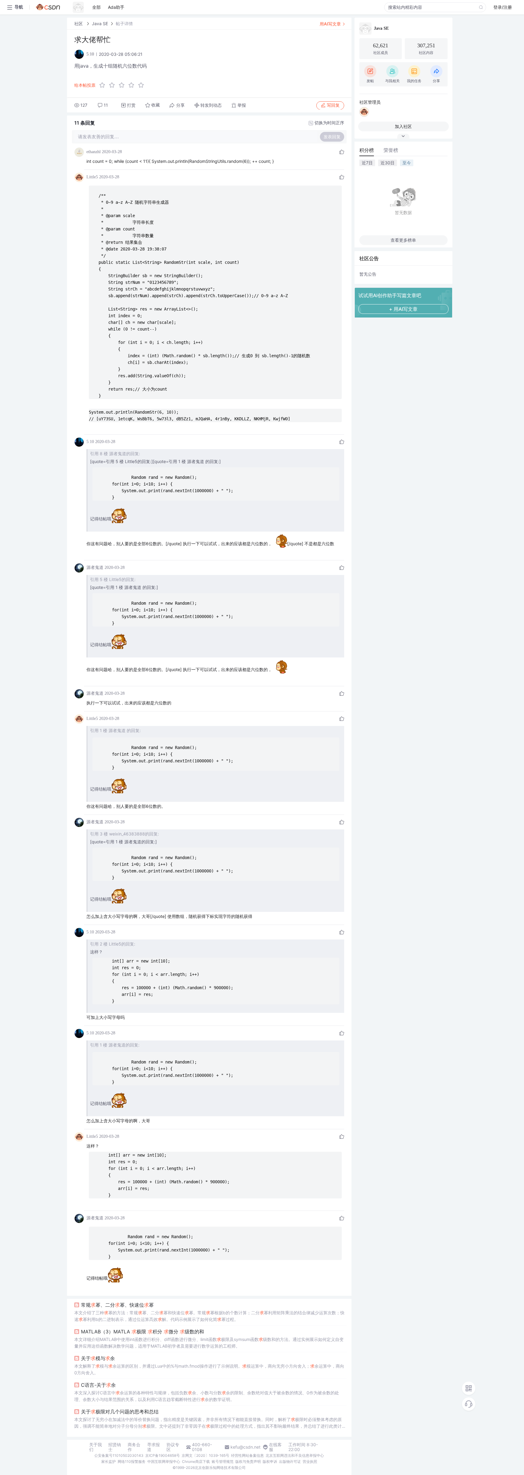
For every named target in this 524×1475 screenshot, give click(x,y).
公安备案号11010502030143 (118, 1455)
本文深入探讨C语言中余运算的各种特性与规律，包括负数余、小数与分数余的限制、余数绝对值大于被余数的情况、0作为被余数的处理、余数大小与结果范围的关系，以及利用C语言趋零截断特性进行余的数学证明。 (206, 1396)
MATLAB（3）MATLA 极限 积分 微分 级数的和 (142, 1332)
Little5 (92, 177)
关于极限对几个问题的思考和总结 (120, 1412)
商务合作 (134, 1447)
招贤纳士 (114, 1447)
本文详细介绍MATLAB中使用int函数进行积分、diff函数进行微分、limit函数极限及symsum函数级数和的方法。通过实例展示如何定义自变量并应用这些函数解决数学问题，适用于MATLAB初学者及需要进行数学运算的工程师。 (209, 1343)
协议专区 (172, 1447)
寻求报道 (153, 1447)
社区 (79, 23)
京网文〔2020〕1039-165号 (205, 1455)
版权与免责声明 (248, 1461)
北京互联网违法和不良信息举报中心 (295, 1455)
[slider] (123, 85)
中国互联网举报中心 (163, 1461)
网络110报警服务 (132, 1461)
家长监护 (108, 1461)
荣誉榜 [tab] (391, 150)
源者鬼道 (94, 567)
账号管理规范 (222, 1461)
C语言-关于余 (98, 1385)
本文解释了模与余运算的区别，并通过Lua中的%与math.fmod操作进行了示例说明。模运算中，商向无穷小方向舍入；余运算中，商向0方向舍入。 (209, 1369)
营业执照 (310, 1461)
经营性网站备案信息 (247, 1455)
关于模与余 (98, 1358)
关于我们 (95, 1447)
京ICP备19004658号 (162, 1455)
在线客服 (275, 1447)
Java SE (100, 23)
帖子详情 (124, 23)
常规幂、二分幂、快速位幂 (117, 1305)
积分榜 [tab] (366, 150)
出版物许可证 (290, 1461)
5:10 (90, 441)
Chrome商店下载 (196, 1461)
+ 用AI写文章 (403, 309)
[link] (79, 23)
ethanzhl (93, 152)
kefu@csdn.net (245, 1447)
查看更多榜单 (403, 240)
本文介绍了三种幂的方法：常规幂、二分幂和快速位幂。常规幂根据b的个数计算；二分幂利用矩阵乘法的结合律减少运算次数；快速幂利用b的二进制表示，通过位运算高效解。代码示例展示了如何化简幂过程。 (209, 1316)
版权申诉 (270, 1461)
